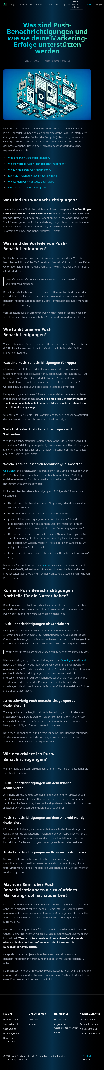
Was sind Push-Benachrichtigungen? (29, 157)
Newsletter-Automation (9, 1040)
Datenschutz (60, 1019)
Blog (12, 4)
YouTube (53, 4)
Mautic (46, 565)
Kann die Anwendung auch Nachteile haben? (33, 175)
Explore (66, 4)
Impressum (60, 1032)
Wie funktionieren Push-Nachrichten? (29, 169)
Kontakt (33, 1024)
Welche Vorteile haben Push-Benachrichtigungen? (37, 163)
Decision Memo (11, 1019)
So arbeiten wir (11, 1024)
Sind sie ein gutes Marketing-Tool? (28, 187)
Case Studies (25, 4)
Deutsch (89, 4)
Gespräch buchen (89, 1024)
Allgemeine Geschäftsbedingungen (64, 1026)
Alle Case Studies (88, 1028)
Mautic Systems (11, 1033)
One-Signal (67, 660)
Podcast (40, 4)
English (99, 4)
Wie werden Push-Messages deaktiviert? (31, 181)
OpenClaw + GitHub (90, 1033)
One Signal (9, 470)
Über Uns (33, 1019)
